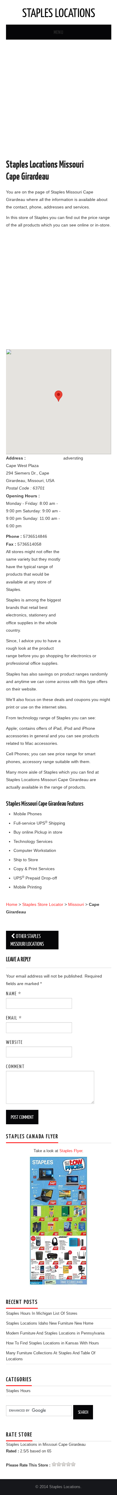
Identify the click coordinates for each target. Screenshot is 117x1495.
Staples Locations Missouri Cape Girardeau (45, 170)
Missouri (76, 904)
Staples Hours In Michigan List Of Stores (41, 1313)
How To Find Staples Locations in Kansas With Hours (52, 1343)
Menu (58, 32)
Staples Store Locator (42, 904)
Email (14, 1017)
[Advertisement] (58, 99)
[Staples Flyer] (58, 1220)
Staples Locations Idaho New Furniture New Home (49, 1323)
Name (13, 993)
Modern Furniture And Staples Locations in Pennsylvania (55, 1333)
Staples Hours (18, 1391)
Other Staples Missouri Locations (27, 940)
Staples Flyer (70, 1151)
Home (11, 904)
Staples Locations (58, 12)
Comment (15, 1066)
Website (14, 1042)
